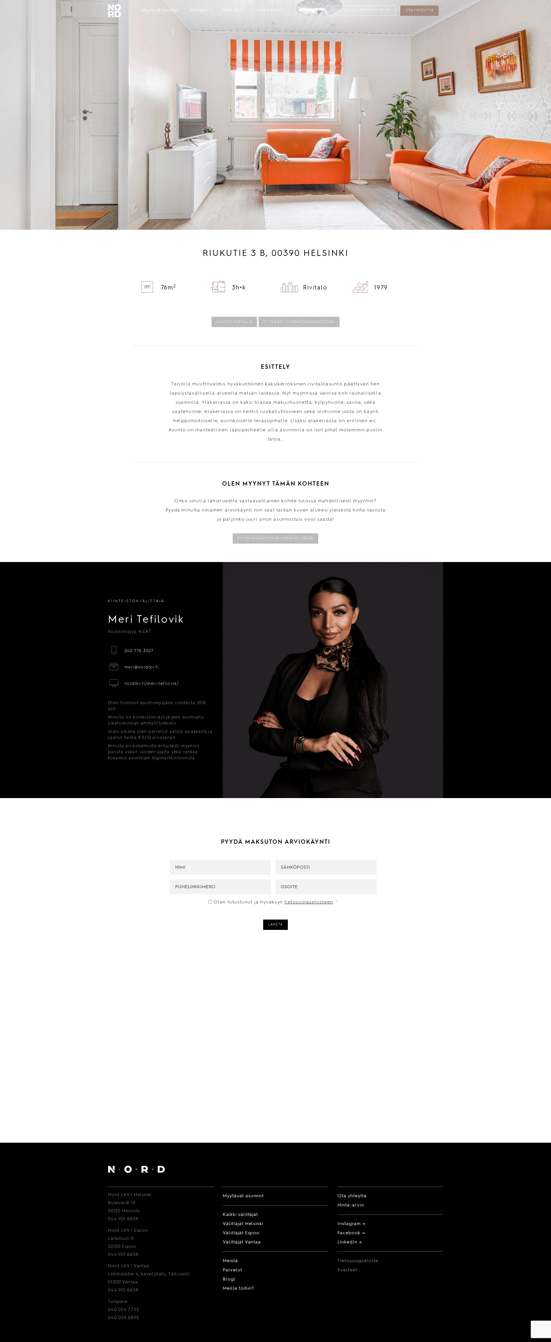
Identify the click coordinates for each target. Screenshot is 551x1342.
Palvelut (232, 1270)
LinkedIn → (349, 1242)
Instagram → (351, 1224)
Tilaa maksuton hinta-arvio (361, 10)
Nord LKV (234, 10)
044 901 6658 (123, 1219)
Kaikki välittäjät (240, 1214)
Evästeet (347, 1270)
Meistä (230, 1261)
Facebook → (351, 1233)
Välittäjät (200, 10)
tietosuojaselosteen (308, 902)
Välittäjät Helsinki (243, 1224)
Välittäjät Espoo (241, 1233)
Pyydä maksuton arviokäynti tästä (275, 538)
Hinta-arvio (350, 1205)
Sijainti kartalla (234, 322)
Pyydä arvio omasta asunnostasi (299, 322)
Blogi (229, 1279)
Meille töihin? (270, 10)
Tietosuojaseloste (357, 1261)
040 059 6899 (123, 1318)
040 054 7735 (123, 1310)
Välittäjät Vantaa (242, 1242)
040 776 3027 (139, 651)
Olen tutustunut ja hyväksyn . (276, 902)
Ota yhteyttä (419, 10)
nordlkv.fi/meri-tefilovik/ (152, 684)
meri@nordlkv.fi (142, 667)
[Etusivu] (136, 1170)
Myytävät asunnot (160, 10)
